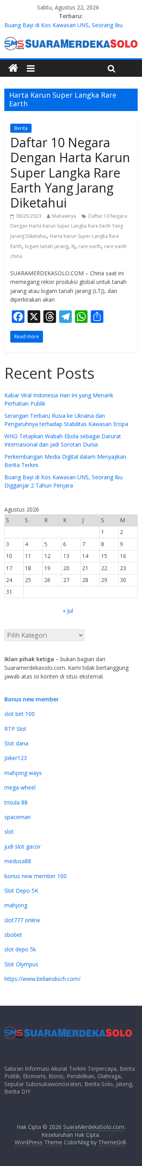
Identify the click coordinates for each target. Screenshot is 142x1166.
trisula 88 (16, 802)
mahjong (15, 905)
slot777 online (22, 920)
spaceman (17, 817)
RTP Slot (15, 728)
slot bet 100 (19, 713)
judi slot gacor (22, 846)
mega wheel (20, 787)
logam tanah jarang (46, 246)
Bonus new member (31, 699)
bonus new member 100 (35, 876)
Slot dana (16, 743)
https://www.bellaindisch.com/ (42, 978)
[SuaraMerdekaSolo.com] (13, 68)
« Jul (68, 610)
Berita (21, 128)
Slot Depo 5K (21, 890)
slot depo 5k (20, 949)
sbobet (13, 934)
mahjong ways (23, 773)
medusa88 (17, 861)
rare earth (89, 246)
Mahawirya (64, 216)
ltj (73, 246)
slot (9, 831)
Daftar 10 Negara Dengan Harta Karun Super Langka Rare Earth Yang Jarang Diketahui (70, 172)
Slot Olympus (21, 964)
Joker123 (15, 758)
